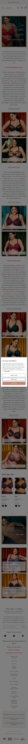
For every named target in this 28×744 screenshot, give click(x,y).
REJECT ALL (14, 379)
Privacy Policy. (7, 371)
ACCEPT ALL (14, 383)
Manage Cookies (14, 375)
